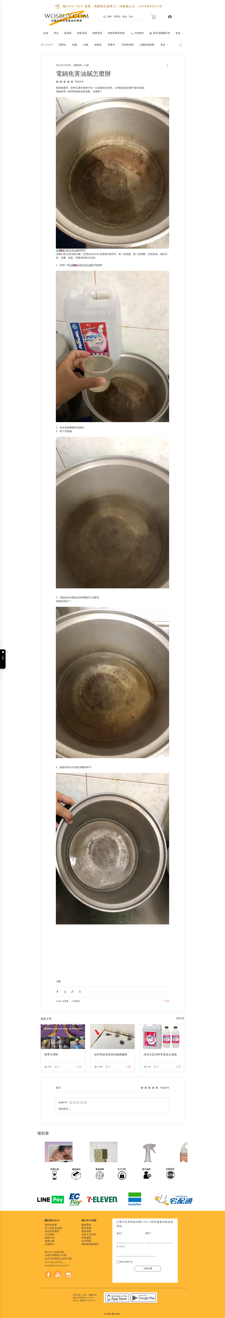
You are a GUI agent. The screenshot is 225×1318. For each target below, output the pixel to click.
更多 (162, 44)
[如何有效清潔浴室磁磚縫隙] (112, 1036)
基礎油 (98, 44)
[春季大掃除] (63, 1036)
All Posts (47, 44)
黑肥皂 (62, 44)
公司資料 (49, 1234)
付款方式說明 (88, 1234)
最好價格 (86, 1231)
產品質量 (86, 1228)
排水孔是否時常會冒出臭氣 (160, 1054)
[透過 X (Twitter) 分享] (64, 991)
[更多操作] (167, 65)
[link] (154, 17)
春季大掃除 (51, 1054)
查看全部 (180, 1018)
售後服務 (86, 1237)
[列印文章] (79, 991)
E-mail (120, 1246)
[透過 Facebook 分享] (57, 991)
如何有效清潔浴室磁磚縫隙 (110, 1054)
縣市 (147, 1233)
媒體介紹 (49, 1237)
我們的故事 (51, 1224)
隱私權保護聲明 (90, 1244)
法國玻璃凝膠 (147, 44)
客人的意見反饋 (53, 1228)
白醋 (85, 44)
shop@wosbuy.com (57, 1265)
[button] (82, 31)
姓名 (119, 1233)
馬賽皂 (111, 44)
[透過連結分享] (72, 991)
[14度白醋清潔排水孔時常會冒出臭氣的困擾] (162, 1036)
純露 (74, 44)
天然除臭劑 (127, 44)
